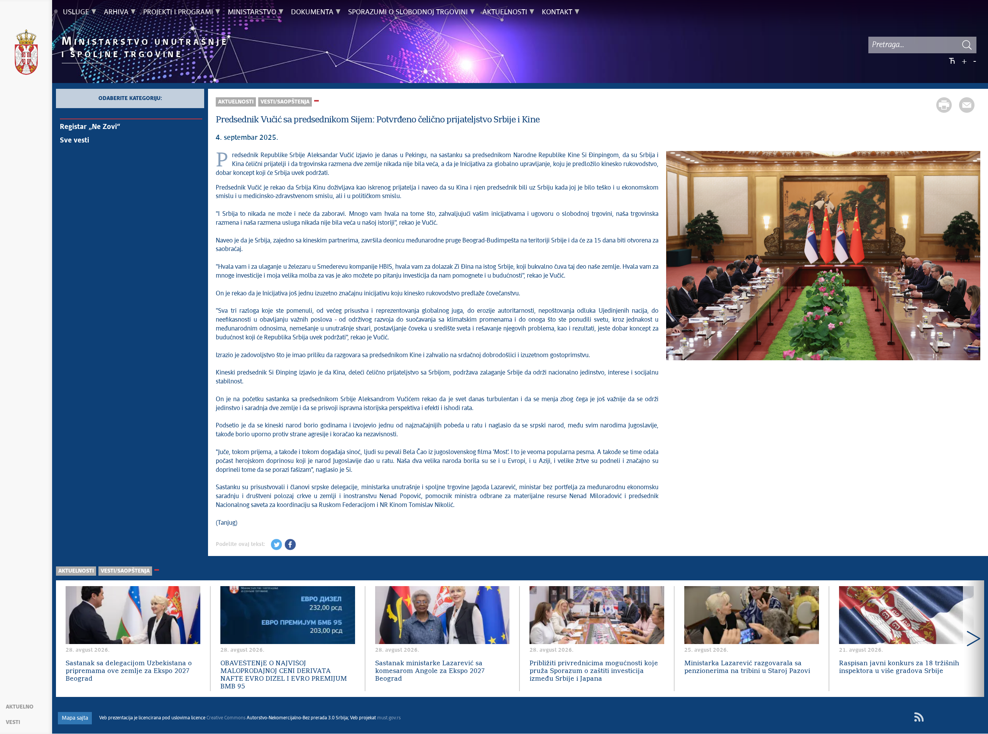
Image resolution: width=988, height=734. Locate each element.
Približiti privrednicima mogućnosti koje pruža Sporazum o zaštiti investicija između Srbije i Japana (594, 671)
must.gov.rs (389, 718)
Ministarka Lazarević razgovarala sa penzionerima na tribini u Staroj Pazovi (747, 667)
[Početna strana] (26, 53)
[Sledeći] (970, 256)
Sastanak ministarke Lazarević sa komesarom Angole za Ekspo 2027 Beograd (430, 671)
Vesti (13, 722)
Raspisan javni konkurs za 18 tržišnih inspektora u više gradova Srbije (899, 667)
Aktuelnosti (236, 102)
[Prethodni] (675, 256)
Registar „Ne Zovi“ (90, 127)
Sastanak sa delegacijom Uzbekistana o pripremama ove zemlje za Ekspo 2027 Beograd (129, 671)
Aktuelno (20, 707)
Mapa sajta (75, 718)
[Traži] (966, 45)
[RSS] (919, 717)
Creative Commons (225, 718)
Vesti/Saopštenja (285, 102)
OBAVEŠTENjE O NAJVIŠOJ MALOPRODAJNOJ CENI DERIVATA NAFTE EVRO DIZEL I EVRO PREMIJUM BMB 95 (283, 675)
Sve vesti (74, 140)
